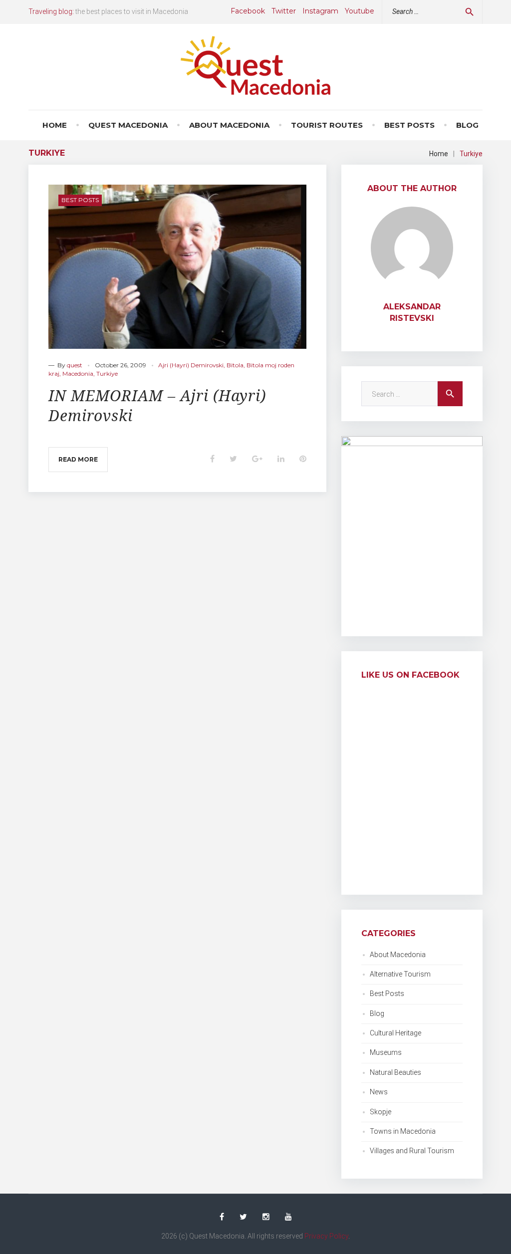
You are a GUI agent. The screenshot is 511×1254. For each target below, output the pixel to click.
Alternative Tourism (400, 974)
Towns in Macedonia (403, 1131)
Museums (386, 1052)
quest (74, 365)
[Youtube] (288, 1217)
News (379, 1092)
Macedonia (77, 373)
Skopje (380, 1112)
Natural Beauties (395, 1072)
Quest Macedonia (128, 125)
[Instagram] (265, 1217)
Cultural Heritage (395, 1033)
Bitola (235, 365)
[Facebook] (222, 1217)
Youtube (359, 10)
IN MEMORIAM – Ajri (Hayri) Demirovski (157, 405)
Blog (467, 125)
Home (54, 125)
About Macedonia (229, 125)
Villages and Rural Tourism (412, 1151)
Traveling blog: (51, 11)
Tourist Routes (327, 125)
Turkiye (107, 373)
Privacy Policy (326, 1236)
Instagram (320, 10)
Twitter (283, 10)
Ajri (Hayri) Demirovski (191, 365)
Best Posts (409, 125)
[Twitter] (243, 1217)
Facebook (248, 10)
